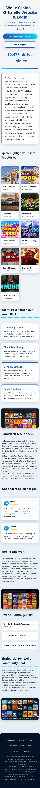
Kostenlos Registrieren (20, 36)
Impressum (11, 740)
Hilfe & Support (15, 751)
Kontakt (27, 751)
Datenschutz (22, 740)
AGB (31, 740)
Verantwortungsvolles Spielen (20, 746)
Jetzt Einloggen (20, 44)
